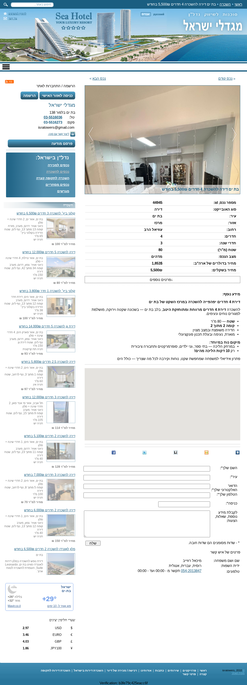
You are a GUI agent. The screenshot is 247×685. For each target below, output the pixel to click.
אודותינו (146, 670)
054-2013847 (191, 571)
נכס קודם (225, 78)
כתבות (159, 670)
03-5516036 (53, 117)
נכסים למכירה (58, 165)
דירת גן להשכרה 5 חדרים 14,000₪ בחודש (47, 326)
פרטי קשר (189, 674)
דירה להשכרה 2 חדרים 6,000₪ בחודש (49, 510)
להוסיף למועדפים (17, 13)
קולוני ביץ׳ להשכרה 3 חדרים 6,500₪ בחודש (46, 213)
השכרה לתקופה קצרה (52, 178)
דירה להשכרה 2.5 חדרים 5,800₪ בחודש (48, 362)
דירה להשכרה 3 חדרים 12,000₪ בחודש (48, 397)
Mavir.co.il (14, 606)
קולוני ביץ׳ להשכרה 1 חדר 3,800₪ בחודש (47, 291)
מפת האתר (238, 673)
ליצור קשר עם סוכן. (58, 134)
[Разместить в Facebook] (114, 452)
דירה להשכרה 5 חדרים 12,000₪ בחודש (48, 252)
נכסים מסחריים (57, 184)
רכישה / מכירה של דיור (122, 670)
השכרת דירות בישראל (88, 670)
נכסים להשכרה (57, 171)
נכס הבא (99, 78)
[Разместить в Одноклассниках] (206, 452)
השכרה (225, 4)
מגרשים (63, 191)
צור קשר (12, 18)
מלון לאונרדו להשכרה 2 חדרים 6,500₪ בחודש (44, 549)
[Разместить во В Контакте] (238, 452)
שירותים (173, 670)
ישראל (66, 587)
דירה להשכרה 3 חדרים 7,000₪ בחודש (49, 475)
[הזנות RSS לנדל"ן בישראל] (9, 81)
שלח (92, 543)
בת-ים (66, 591)
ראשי (238, 4)
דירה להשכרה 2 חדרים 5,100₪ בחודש (49, 436)
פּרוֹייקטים (189, 670)
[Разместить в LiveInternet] (176, 452)
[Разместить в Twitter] (144, 452)
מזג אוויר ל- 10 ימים (59, 606)
